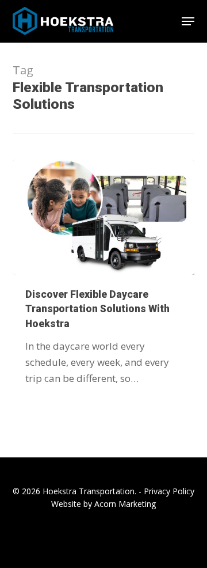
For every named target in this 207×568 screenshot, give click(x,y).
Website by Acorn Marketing (103, 503)
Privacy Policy (169, 491)
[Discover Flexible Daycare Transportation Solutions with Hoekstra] (104, 217)
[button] (188, 21)
